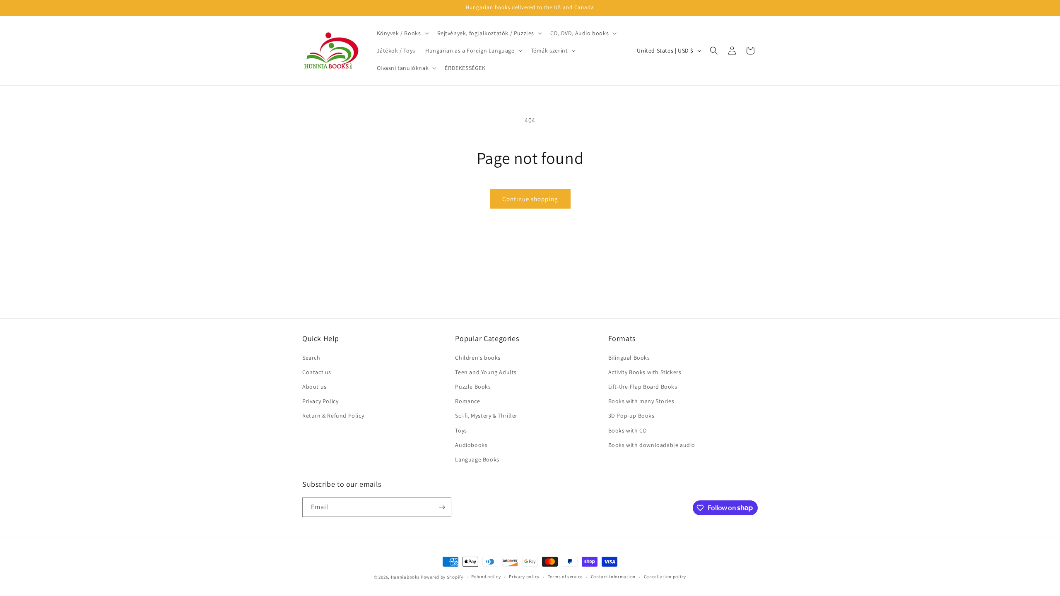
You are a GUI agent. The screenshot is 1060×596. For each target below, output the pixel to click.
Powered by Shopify (442, 577)
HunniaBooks (405, 577)
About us (314, 386)
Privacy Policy (320, 401)
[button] (402, 33)
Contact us (316, 372)
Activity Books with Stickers (645, 372)
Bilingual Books (629, 357)
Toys (461, 430)
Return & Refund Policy (333, 415)
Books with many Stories (641, 401)
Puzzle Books (473, 386)
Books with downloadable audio (651, 445)
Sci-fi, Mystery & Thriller (486, 415)
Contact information (613, 576)
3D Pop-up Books (631, 415)
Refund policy (486, 576)
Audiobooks (471, 445)
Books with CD (627, 430)
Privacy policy (524, 576)
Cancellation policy (665, 576)
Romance (467, 401)
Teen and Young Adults (486, 372)
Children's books (478, 357)
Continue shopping (530, 199)
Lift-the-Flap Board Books (642, 386)
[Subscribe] (442, 507)
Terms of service (565, 576)
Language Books (477, 459)
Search (311, 357)
